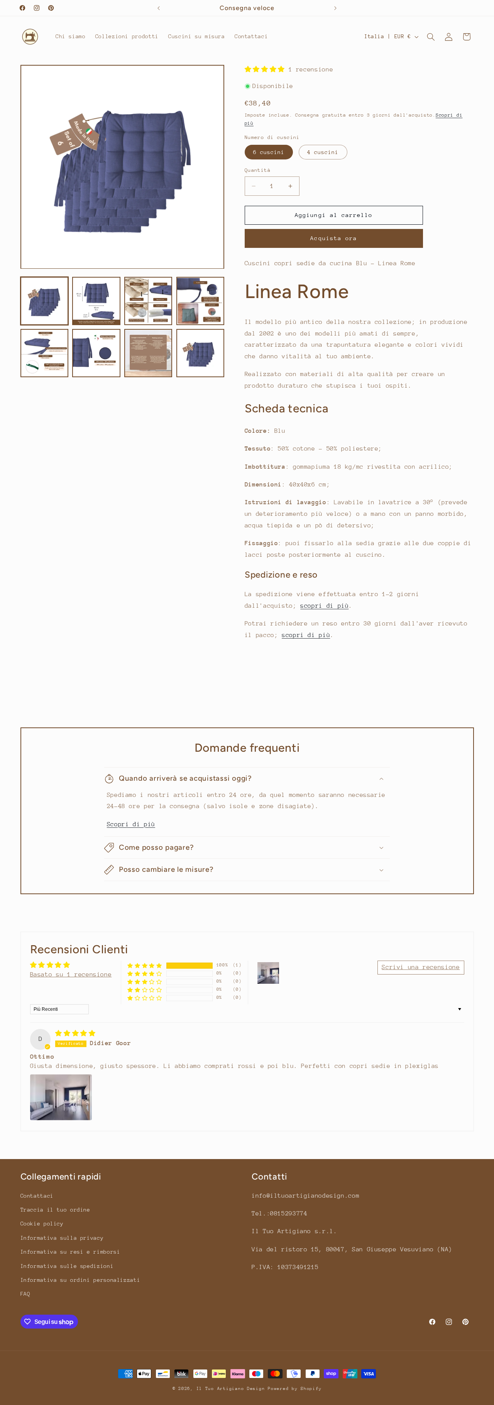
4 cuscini (322, 152)
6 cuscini (268, 152)
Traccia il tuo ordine (55, 1210)
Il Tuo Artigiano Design (230, 1388)
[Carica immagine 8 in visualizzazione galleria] (200, 353)
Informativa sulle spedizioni (67, 1266)
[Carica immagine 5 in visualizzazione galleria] (44, 353)
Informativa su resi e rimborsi (70, 1252)
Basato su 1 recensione (71, 974)
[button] (431, 37)
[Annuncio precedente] (158, 8)
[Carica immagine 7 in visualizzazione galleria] (148, 353)
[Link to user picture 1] (61, 1097)
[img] (75, 1033)
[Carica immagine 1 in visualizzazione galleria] (44, 301)
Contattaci (37, 1196)
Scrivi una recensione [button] (421, 967)
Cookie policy (42, 1224)
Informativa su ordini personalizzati (80, 1280)
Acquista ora (333, 238)
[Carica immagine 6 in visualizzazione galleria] (96, 353)
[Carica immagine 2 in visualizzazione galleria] (96, 301)
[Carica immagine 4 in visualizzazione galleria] (200, 301)
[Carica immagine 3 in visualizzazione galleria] (148, 301)
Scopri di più (131, 824)
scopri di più (324, 605)
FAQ (25, 1294)
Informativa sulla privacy (62, 1238)
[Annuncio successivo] (335, 8)
